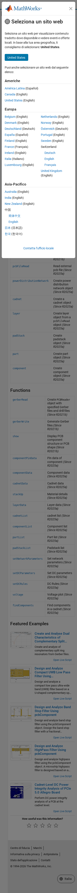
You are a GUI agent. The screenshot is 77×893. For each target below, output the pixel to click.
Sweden (46, 140)
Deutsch (49, 153)
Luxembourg (13, 165)
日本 (8, 228)
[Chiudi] (71, 9)
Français (50, 165)
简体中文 (15, 216)
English (49, 159)
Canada (10, 94)
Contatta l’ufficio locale (38, 248)
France (9, 147)
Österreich (48, 128)
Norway (46, 122)
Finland (10, 140)
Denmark (11, 122)
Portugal (46, 134)
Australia (11, 191)
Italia (8, 159)
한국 (8, 234)
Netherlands (49, 116)
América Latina (15, 88)
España (10, 134)
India (8, 197)
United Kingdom (51, 171)
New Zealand (13, 203)
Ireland (9, 153)
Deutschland (13, 128)
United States (13, 100)
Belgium (10, 116)
